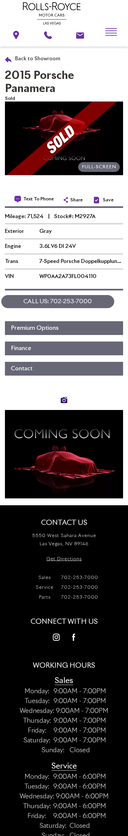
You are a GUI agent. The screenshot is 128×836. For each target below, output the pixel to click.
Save (108, 200)
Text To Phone (38, 199)
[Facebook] (73, 636)
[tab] (64, 328)
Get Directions (64, 559)
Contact (21, 369)
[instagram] (56, 636)
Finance (21, 348)
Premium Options (35, 328)
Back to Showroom (37, 58)
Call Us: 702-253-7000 (57, 302)
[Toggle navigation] (106, 32)
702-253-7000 (68, 577)
